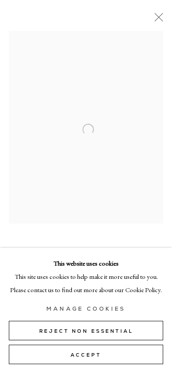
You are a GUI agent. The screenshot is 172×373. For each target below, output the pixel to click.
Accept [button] (86, 355)
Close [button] (156, 20)
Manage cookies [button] (85, 308)
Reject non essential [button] (86, 331)
